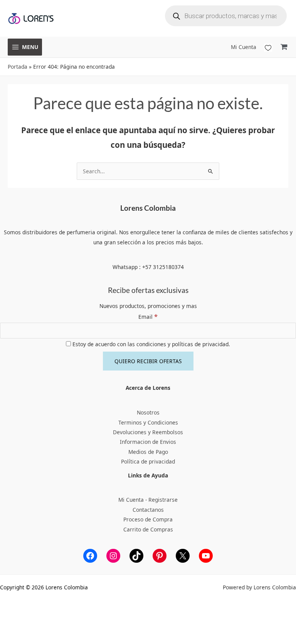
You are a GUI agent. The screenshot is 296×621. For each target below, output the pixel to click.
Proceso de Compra (148, 519)
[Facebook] (90, 556)
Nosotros (148, 412)
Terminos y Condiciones (148, 422)
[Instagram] (113, 556)
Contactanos (148, 509)
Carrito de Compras (148, 529)
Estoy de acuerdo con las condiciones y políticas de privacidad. (150, 344)
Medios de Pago (148, 451)
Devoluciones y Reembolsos (148, 432)
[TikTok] (136, 556)
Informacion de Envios (148, 441)
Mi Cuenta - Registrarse (148, 499)
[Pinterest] (159, 556)
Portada (17, 66)
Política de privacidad (148, 461)
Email (148, 316)
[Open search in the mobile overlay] (226, 16)
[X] (183, 556)
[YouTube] (206, 556)
